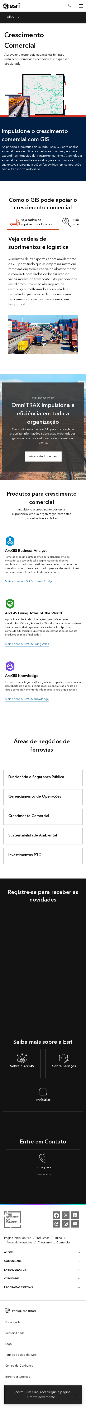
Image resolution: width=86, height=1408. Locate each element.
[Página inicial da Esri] (11, 6)
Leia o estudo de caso (43, 456)
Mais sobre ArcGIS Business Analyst (29, 581)
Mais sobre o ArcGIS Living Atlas (27, 644)
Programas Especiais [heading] (18, 1287)
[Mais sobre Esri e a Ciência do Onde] (12, 1220)
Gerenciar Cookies (17, 1376)
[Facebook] (56, 1215)
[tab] (33, 222)
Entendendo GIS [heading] (15, 1270)
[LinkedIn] (75, 1215)
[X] (66, 1215)
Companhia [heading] (11, 1278)
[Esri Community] (56, 1224)
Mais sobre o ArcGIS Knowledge (27, 699)
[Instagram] (66, 1224)
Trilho (9, 17)
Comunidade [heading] (13, 1261)
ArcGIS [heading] (8, 1252)
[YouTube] (75, 1224)
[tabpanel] (43, 294)
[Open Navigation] (81, 6)
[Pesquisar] (70, 6)
